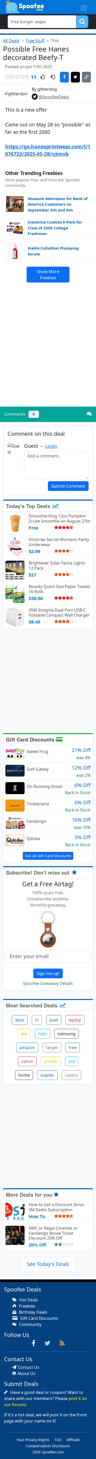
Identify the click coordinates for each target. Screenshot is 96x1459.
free (73, 1047)
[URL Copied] (86, 77)
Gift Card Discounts (31, 739)
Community (29, 1324)
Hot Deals (28, 1300)
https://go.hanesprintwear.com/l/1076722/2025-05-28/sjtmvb (47, 150)
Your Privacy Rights (33, 1439)
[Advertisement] (48, 353)
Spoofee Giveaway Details (48, 983)
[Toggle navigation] (84, 6)
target (52, 1047)
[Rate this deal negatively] (53, 77)
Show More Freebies (48, 274)
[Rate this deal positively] (42, 77)
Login (51, 446)
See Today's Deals (48, 1264)
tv (37, 1020)
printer (51, 1061)
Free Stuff (35, 40)
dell (23, 1034)
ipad (53, 1020)
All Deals (11, 40)
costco (71, 1075)
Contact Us (28, 1367)
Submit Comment (68, 486)
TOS (58, 1439)
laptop (75, 1020)
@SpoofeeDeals (54, 97)
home (24, 1075)
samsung (67, 1034)
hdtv (42, 1034)
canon (27, 1061)
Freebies (26, 1306)
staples (47, 1075)
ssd (71, 1061)
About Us (26, 1373)
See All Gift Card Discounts (48, 855)
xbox (19, 1020)
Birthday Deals (32, 1312)
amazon (27, 1047)
